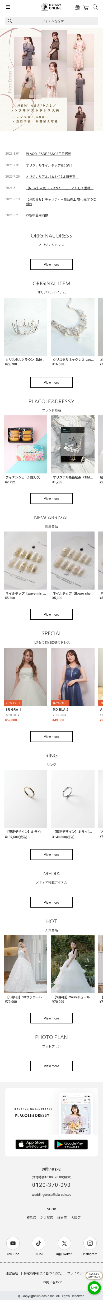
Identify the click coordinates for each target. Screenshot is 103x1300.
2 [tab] (46, 138)
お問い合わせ (52, 1282)
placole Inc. (47, 1295)
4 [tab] (53, 138)
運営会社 (12, 1273)
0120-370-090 (51, 1185)
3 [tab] (50, 138)
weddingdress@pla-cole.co (51, 1194)
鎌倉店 (62, 1218)
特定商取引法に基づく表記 (43, 1273)
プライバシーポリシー (83, 1273)
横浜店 (31, 1218)
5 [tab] (57, 138)
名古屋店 (46, 1218)
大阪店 (76, 1218)
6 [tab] (61, 138)
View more (51, 264)
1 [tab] (42, 138)
